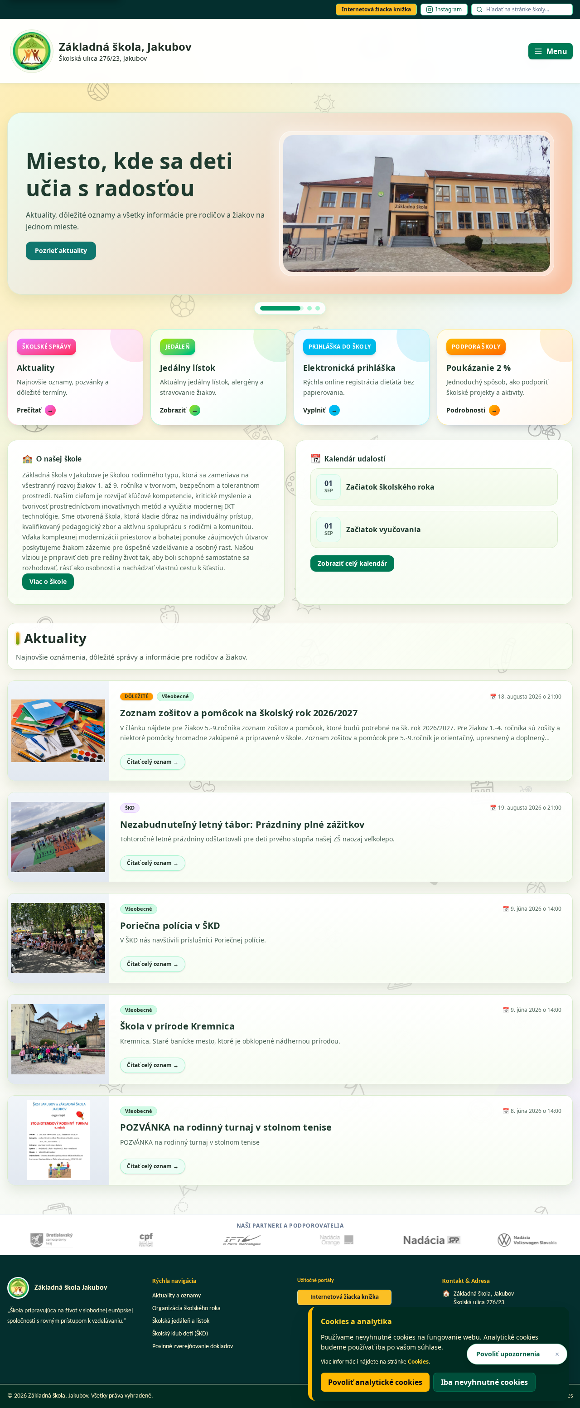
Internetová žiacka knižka (376, 9)
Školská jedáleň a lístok (180, 1321)
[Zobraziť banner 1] (262, 308)
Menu (556, 51)
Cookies (418, 1361)
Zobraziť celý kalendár (352, 563)
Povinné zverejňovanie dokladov (192, 1346)
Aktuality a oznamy (176, 1295)
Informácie (52, 250)
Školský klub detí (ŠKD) (180, 1333)
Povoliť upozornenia (508, 1354)
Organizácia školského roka (186, 1308)
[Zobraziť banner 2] (290, 308)
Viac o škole (48, 581)
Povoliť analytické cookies (375, 1382)
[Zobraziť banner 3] (317, 308)
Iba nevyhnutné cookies (484, 1382)
